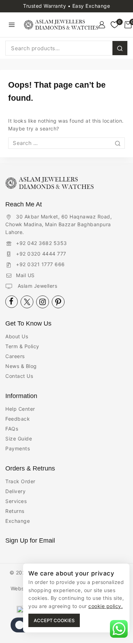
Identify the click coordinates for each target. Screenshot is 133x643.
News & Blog (21, 366)
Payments (17, 448)
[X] (27, 302)
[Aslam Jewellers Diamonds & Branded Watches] (61, 25)
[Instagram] (42, 302)
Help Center (20, 409)
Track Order (20, 481)
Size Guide (18, 439)
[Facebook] (11, 302)
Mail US (25, 275)
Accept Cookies (54, 620)
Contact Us (19, 376)
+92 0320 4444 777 (41, 254)
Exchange (17, 521)
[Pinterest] (58, 302)
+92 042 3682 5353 (41, 243)
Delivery (15, 491)
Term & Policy (22, 346)
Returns (14, 511)
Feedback (17, 419)
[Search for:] (66, 143)
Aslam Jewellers (36, 286)
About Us (16, 336)
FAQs (11, 429)
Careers (15, 356)
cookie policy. (105, 606)
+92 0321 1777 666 (40, 264)
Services (16, 501)
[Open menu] (11, 24)
